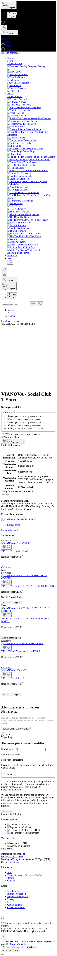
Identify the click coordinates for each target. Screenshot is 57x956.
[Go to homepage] (10, 53)
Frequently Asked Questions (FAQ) (24, 875)
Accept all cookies (10, 950)
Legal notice (13, 891)
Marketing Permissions (12, 759)
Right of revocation (16, 893)
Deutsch (12, 13)
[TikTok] (23, 914)
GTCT (10, 902)
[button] (22, 434)
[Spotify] (15, 914)
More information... (19, 944)
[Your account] (4, 27)
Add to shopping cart (11, 602)
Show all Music (14, 63)
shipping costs (34, 923)
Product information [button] (10, 445)
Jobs (9, 872)
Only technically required (13, 947)
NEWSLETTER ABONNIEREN (15, 729)
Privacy (11, 899)
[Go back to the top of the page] (4, 937)
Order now (6, 567)
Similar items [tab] (13, 525)
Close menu (12, 33)
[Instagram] (7, 914)
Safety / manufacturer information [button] (17, 491)
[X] (11, 914)
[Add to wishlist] (6, 547)
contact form (14, 862)
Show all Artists (14, 96)
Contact (11, 880)
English (12, 16)
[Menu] (4, 274)
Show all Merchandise (18, 82)
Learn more (18, 803)
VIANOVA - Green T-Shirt (14, 551)
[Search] (10, 262)
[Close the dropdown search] (40, 303)
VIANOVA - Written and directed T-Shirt (21, 651)
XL (24, 425)
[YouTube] (19, 914)
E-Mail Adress (9, 749)
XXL (25, 428)
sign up (7, 41)
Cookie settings (14, 904)
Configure (31, 947)
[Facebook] (3, 914)
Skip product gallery (11, 530)
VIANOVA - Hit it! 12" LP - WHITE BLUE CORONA (28, 586)
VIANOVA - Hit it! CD (12, 678)
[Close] (2, 732)
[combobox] (15, 304)
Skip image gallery (10, 321)
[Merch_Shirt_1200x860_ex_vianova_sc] (18, 324)
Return (10, 878)
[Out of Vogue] (2, 918)
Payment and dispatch (17, 896)
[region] (28, 355)
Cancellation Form (16, 907)
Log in (4, 38)
